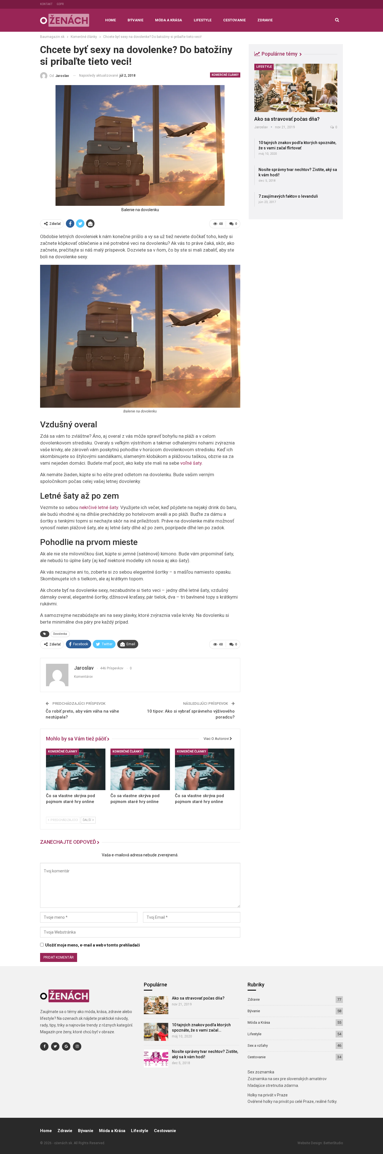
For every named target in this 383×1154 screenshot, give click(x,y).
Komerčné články (225, 74)
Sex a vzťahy (258, 1045)
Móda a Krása (168, 20)
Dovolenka (60, 633)
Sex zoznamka (261, 1072)
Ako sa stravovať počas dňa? (287, 119)
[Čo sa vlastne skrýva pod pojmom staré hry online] (75, 769)
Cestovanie (234, 20)
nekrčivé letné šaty (98, 507)
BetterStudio (333, 1143)
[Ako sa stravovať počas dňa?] (295, 88)
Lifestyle (202, 20)
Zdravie (265, 20)
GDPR (60, 4)
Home (110, 20)
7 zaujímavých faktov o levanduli (288, 196)
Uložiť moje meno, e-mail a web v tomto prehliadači (92, 945)
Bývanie (135, 20)
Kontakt (46, 4)
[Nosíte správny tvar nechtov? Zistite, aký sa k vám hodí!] (156, 1059)
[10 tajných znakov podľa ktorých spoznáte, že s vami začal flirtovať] (156, 1032)
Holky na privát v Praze (268, 1095)
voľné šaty (191, 463)
